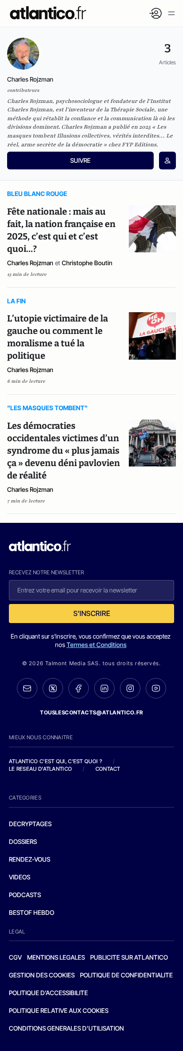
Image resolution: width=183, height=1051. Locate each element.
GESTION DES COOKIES (42, 975)
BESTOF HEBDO (31, 912)
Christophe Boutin (87, 263)
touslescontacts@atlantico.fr (91, 712)
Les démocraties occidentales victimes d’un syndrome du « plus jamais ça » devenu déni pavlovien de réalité (63, 450)
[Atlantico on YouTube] (156, 688)
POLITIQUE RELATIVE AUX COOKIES (58, 1010)
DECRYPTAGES (30, 823)
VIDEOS (19, 877)
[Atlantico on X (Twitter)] (53, 688)
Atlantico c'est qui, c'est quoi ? (55, 761)
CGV (15, 957)
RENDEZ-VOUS (29, 859)
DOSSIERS (23, 841)
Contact (107, 768)
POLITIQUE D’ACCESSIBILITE (48, 992)
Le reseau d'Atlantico (40, 768)
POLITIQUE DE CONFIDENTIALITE (126, 975)
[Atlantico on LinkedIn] (104, 688)
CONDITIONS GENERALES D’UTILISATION (66, 1028)
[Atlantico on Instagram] (130, 688)
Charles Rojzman (30, 263)
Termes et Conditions (97, 644)
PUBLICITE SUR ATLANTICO (129, 957)
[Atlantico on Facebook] (78, 688)
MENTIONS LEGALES (56, 957)
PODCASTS (25, 894)
